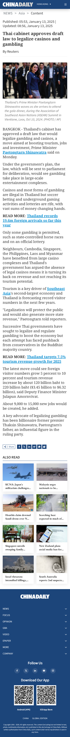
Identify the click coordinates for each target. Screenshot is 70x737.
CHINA (26, 718)
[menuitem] (42, 4)
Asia (22, 13)
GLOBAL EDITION (39, 718)
